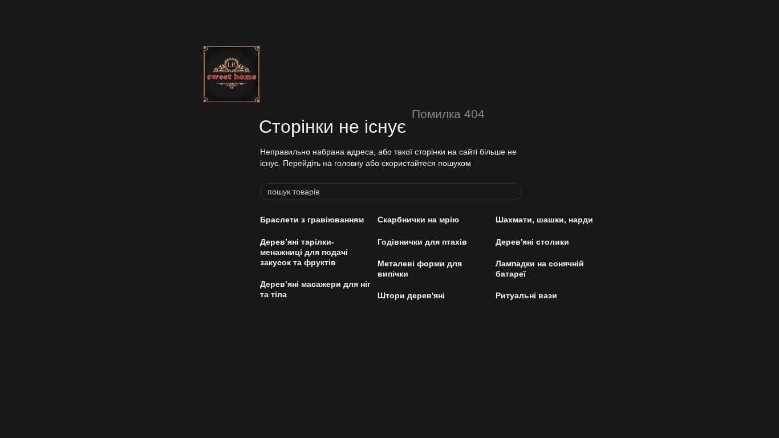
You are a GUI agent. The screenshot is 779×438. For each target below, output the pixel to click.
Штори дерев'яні (411, 295)
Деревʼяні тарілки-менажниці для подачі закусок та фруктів (304, 252)
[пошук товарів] (513, 191)
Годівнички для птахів (422, 241)
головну (348, 163)
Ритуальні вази (526, 295)
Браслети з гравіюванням (312, 219)
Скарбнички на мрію (418, 219)
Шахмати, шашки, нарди (544, 219)
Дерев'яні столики (532, 241)
